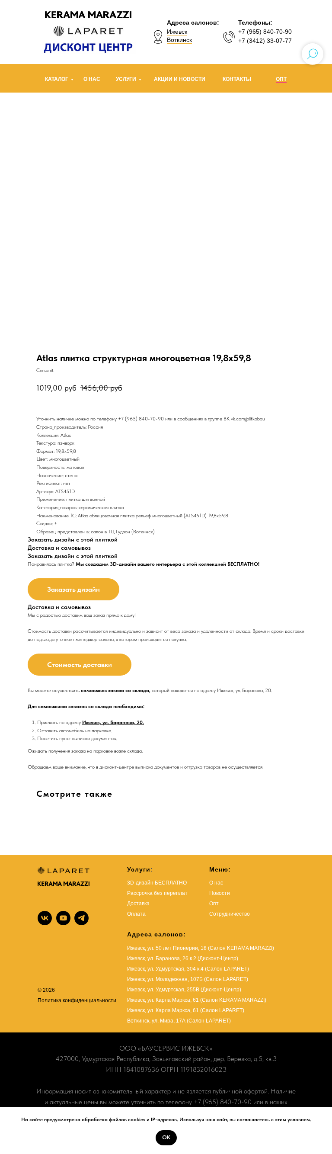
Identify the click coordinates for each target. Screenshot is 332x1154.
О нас (216, 883)
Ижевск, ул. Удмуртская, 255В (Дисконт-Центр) (184, 990)
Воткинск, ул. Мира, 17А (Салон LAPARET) (179, 1021)
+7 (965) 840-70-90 (265, 31)
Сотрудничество (229, 914)
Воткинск (179, 39)
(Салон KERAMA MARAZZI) (233, 1000)
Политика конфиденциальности (77, 1000)
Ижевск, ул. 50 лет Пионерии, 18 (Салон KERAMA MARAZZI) (200, 948)
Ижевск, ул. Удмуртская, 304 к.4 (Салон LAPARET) (188, 969)
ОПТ (281, 79)
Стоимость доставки (79, 664)
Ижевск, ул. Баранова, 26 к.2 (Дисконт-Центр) (182, 958)
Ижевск (177, 31)
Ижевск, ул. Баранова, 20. (113, 722)
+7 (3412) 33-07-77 (265, 40)
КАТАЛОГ (56, 79)
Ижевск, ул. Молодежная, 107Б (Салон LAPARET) (187, 979)
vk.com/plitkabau (248, 419)
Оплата (136, 914)
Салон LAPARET (222, 1010)
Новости (219, 893)
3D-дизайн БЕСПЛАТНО (157, 883)
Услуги (138, 869)
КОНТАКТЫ (237, 79)
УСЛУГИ (126, 79)
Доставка (138, 904)
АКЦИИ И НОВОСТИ (179, 79)
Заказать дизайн (73, 589)
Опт (214, 904)
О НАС (91, 79)
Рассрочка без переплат (157, 893)
